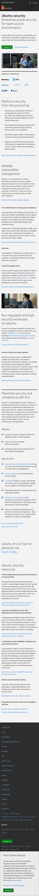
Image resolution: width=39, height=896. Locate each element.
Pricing (4, 804)
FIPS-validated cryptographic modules (22, 335)
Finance (4, 832)
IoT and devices (7, 820)
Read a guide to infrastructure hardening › (16, 380)
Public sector (24, 829)
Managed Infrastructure (10, 817)
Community (14, 846)
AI (2, 813)
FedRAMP (10, 333)
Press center (14, 849)
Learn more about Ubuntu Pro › (13, 523)
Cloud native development (23, 820)
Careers (22, 846)
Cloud (4, 775)
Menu (35, 3)
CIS (29, 338)
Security (5, 780)
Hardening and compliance (14, 497)
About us (5, 846)
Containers (6, 789)
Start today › (10, 552)
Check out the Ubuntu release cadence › (16, 200)
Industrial (15, 829)
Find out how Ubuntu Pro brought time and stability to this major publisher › (17, 635)
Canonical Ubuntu (8, 2)
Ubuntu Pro (25, 278)
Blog (28, 846)
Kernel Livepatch (11, 473)
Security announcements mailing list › (15, 712)
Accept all (8, 890)
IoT (3, 756)
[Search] (30, 3)
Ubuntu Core (6, 761)
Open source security (27, 817)
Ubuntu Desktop (8, 766)
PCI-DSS (18, 333)
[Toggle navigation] (36, 8)
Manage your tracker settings (13, 885)
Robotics (5, 751)
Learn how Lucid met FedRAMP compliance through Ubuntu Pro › (17, 673)
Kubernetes (6, 737)
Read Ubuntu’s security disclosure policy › (16, 696)
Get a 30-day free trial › (10, 526)
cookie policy (17, 880)
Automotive (6, 829)
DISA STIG (5, 340)
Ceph (3, 732)
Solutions (5, 809)
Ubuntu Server (7, 770)
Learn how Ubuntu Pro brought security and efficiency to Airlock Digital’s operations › (17, 604)
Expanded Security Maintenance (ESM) (18, 464)
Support (5, 799)
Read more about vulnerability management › (18, 287)
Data (6, 813)
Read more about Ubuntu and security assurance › (19, 242)
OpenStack (6, 727)
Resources (5, 849)
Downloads (6, 794)
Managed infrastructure (10, 742)
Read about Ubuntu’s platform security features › (19, 155)
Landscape (8, 481)
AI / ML (4, 746)
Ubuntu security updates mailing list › (15, 709)
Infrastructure (14, 813)
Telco (32, 829)
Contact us (7, 47)
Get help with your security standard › (15, 344)
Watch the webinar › (21, 47)
